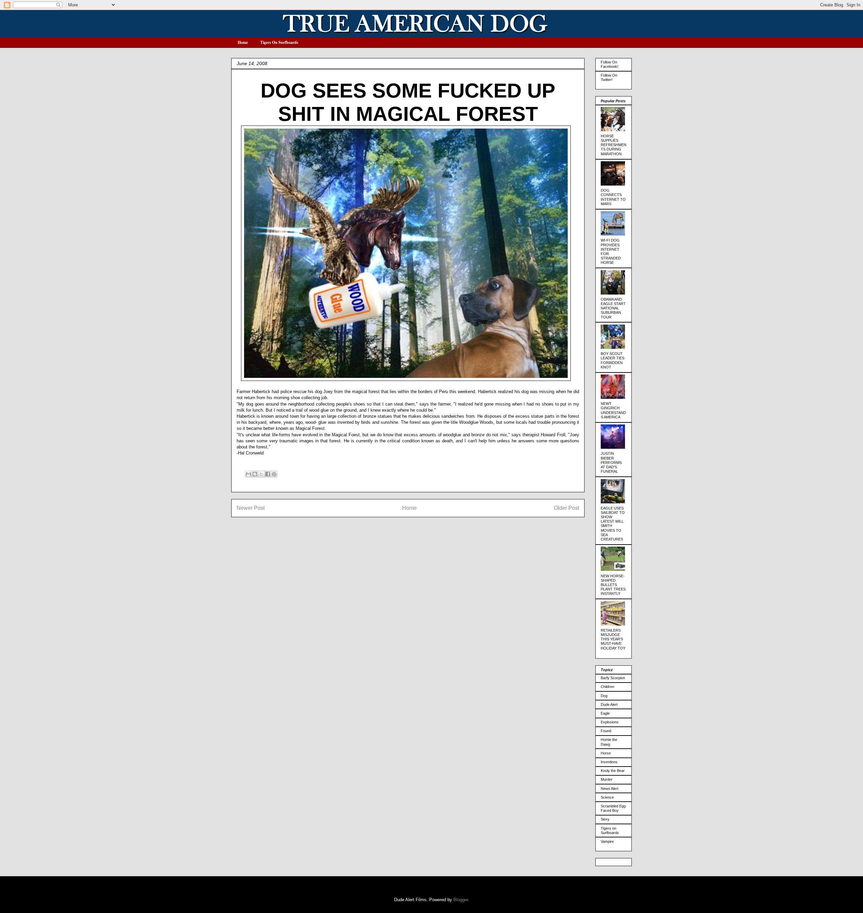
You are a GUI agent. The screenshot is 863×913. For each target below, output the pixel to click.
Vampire (607, 841)
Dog (604, 696)
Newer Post (251, 508)
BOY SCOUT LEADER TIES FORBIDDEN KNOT (612, 360)
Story (605, 819)
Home (243, 42)
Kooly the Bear (613, 771)
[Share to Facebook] (267, 474)
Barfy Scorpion (613, 678)
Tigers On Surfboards (279, 42)
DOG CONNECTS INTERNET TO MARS (613, 197)
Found (606, 731)
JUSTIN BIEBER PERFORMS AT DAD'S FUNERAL (611, 462)
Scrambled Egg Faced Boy (613, 808)
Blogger (460, 899)
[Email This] (248, 474)
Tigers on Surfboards (610, 830)
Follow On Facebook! (609, 64)
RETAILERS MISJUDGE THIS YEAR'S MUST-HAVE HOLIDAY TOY (613, 639)
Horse (606, 753)
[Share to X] (261, 474)
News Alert (609, 788)
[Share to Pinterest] (274, 474)
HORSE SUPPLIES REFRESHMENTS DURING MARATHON (613, 145)
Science (607, 797)
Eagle (605, 713)
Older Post (566, 508)
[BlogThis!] (254, 474)
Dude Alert (609, 704)
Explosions (610, 722)
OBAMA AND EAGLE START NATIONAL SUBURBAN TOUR (613, 308)
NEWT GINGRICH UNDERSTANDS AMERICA (613, 410)
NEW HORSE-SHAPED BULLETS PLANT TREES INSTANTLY (613, 585)
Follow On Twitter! (609, 77)
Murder (607, 779)
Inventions (609, 762)
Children (607, 687)
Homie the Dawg (609, 742)
